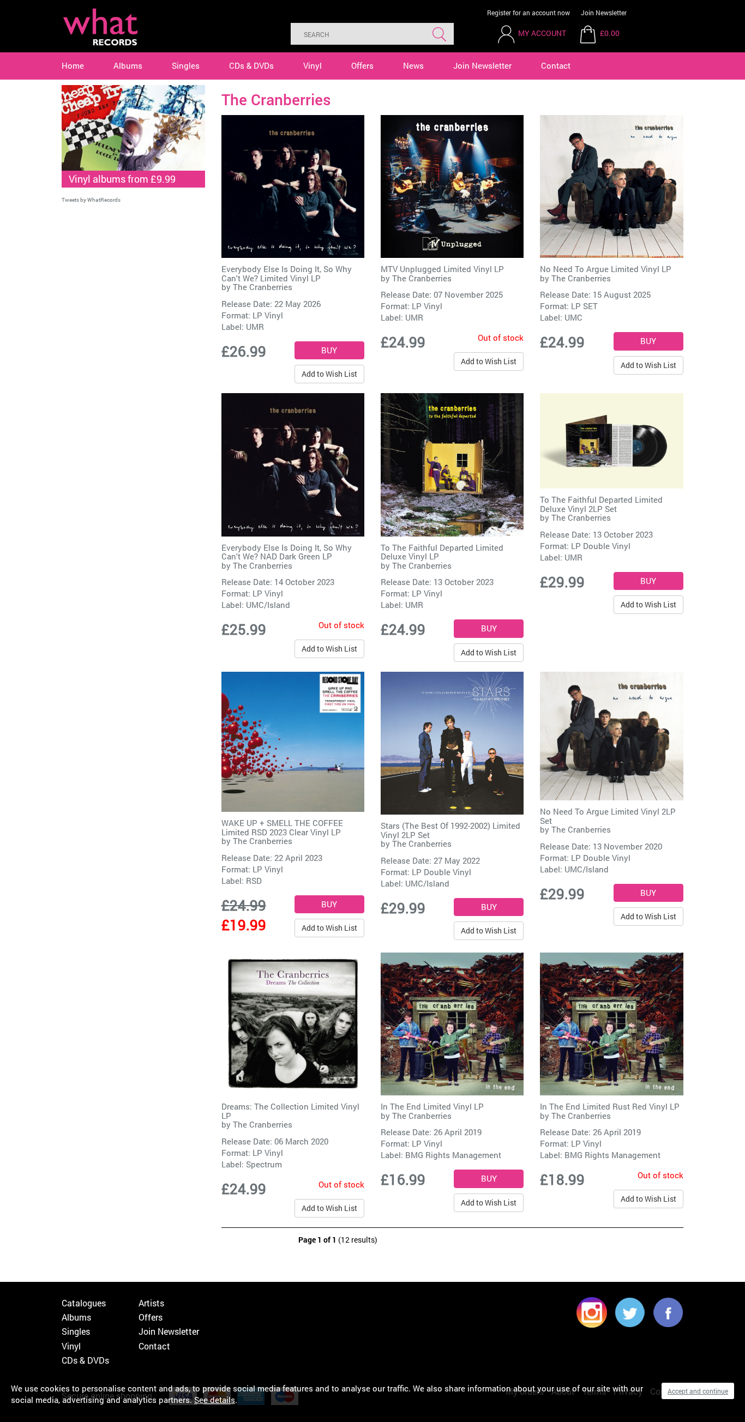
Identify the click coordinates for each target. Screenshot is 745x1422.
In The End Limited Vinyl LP (432, 1106)
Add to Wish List (329, 374)
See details (214, 1399)
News (413, 65)
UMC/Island (268, 604)
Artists (151, 1303)
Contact (555, 65)
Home (73, 65)
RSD (254, 880)
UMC (573, 317)
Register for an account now (528, 12)
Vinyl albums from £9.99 (122, 178)
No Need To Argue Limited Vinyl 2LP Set (608, 816)
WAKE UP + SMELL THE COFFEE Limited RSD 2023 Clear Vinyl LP (282, 827)
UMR (255, 326)
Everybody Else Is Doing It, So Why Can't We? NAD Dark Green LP (286, 552)
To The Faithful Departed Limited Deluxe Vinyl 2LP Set (601, 504)
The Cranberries (262, 286)
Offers (362, 65)
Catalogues (84, 1303)
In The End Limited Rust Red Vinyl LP (610, 1106)
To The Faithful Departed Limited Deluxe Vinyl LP (442, 552)
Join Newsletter (604, 12)
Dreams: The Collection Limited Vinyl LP (290, 1111)
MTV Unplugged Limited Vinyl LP (442, 268)
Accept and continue (698, 1391)
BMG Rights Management (453, 1154)
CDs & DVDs (251, 65)
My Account (542, 33)
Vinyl (312, 65)
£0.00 (610, 33)
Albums (127, 65)
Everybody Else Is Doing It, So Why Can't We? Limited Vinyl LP (286, 273)
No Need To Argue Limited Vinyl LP (605, 268)
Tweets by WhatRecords (91, 199)
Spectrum (264, 1164)
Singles (186, 65)
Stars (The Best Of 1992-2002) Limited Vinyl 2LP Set (450, 830)
